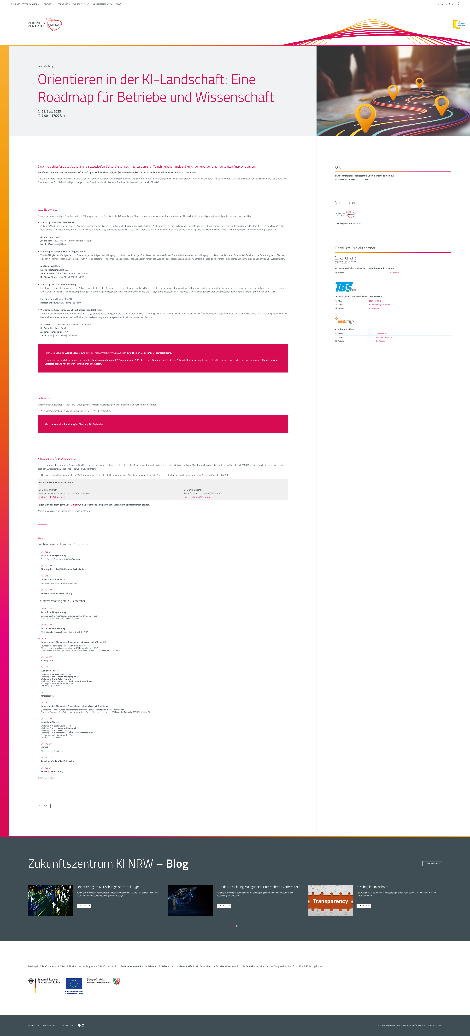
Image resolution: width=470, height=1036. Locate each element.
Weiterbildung (81, 4)
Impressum (34, 1025)
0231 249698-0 (375, 301)
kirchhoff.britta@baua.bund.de (53, 497)
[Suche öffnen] (459, 4)
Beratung (63, 4)
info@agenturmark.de (384, 337)
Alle (433, 863)
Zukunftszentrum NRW (25, 4)
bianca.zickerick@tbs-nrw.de (198, 497)
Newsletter (67, 1025)
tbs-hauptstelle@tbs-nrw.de (379, 304)
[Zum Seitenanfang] (466, 1031)
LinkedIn (75, 504)
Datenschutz (50, 1025)
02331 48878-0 (382, 333)
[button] (233, 926)
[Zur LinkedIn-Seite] (79, 1025)
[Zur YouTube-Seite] (83, 1025)
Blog (118, 4)
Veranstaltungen (102, 4)
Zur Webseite (395, 272)
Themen (48, 4)
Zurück (45, 805)
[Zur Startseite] (45, 30)
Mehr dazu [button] (85, 906)
